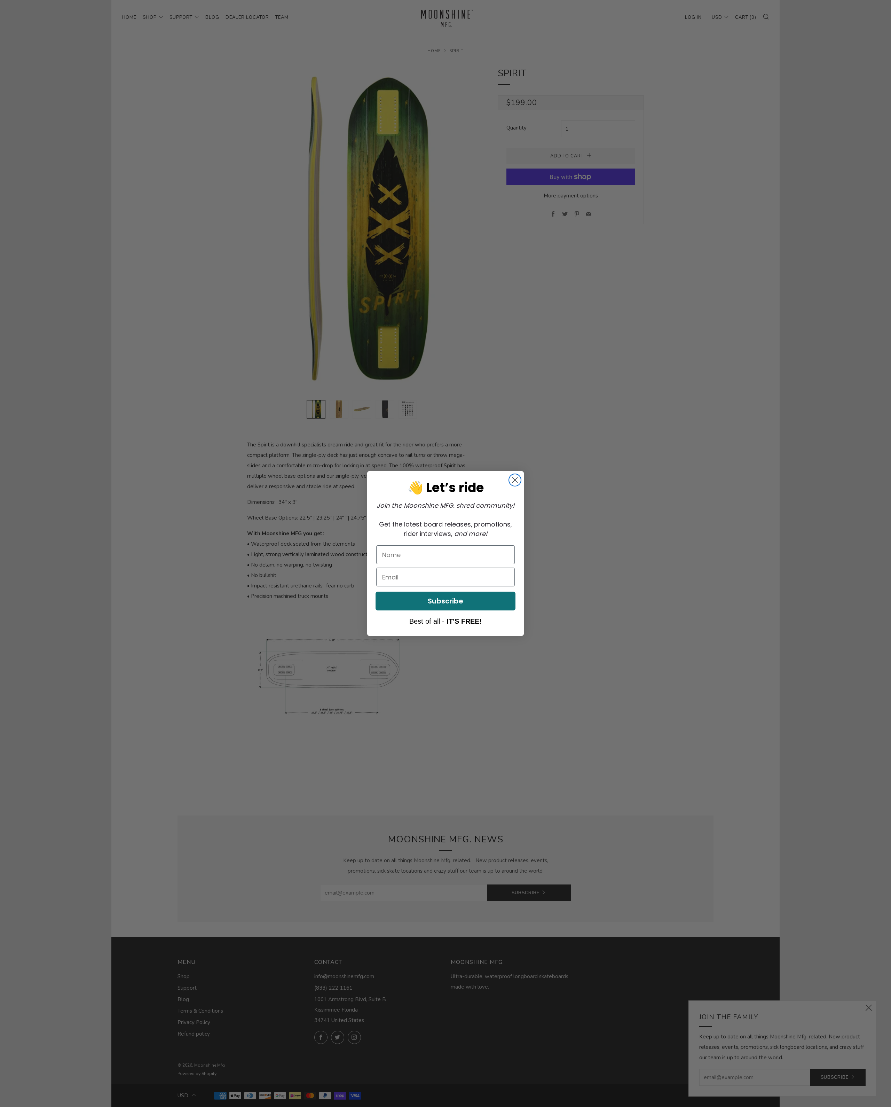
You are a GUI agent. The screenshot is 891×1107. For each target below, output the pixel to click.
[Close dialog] (515, 480)
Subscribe (445, 601)
